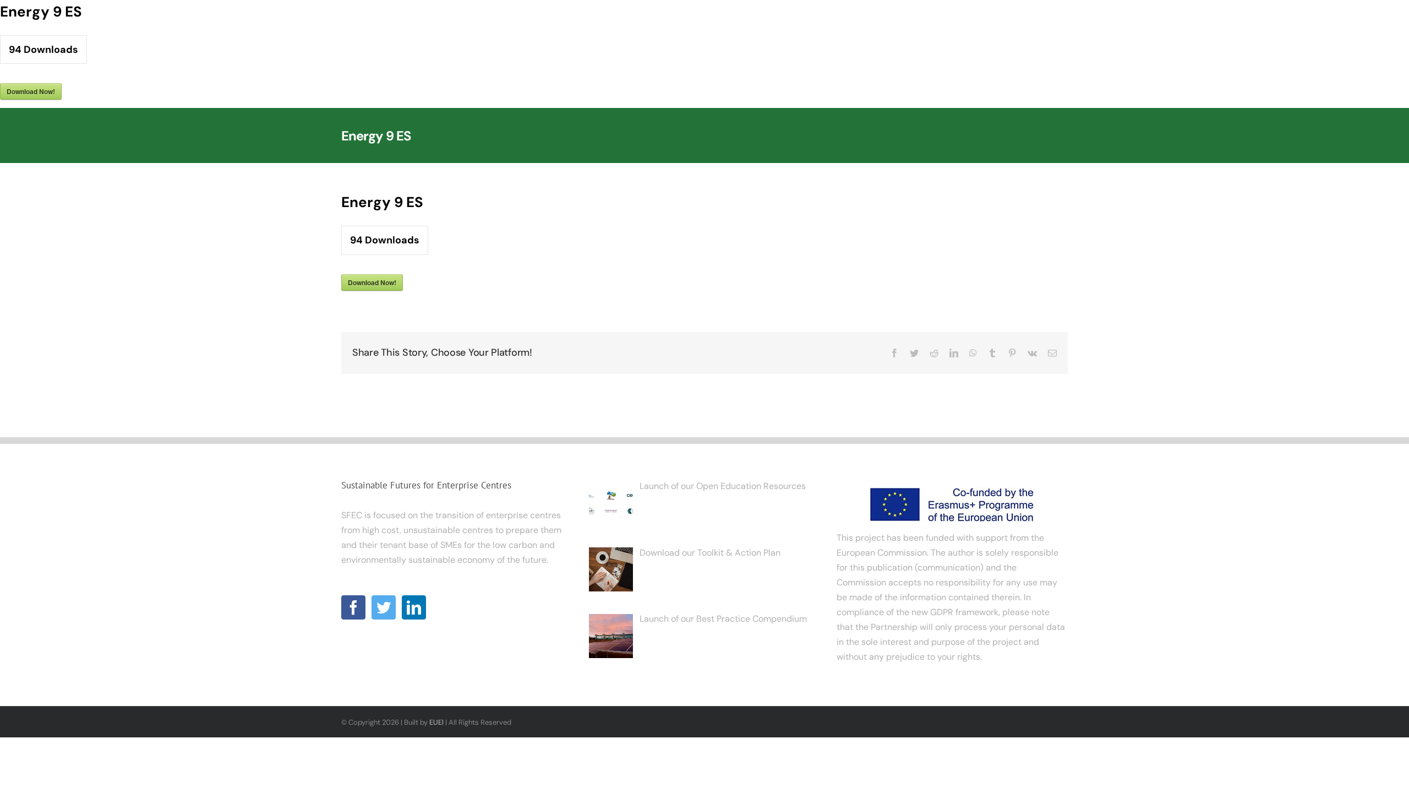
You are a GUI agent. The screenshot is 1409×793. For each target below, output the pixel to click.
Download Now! (31, 91)
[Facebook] (353, 607)
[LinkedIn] (414, 607)
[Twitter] (384, 607)
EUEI (436, 722)
